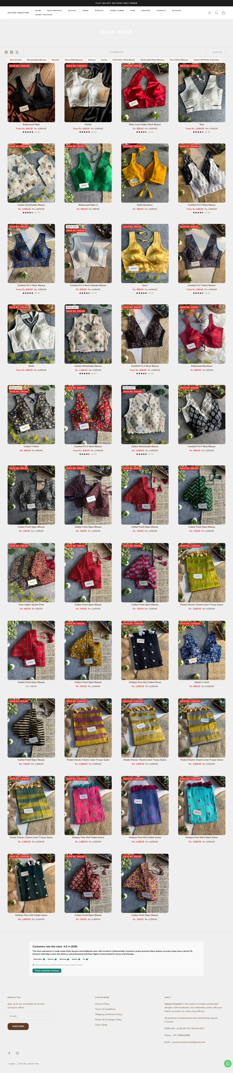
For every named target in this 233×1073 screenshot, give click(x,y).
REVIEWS (176, 10)
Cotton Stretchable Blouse (31, 204)
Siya (202, 124)
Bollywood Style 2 (88, 204)
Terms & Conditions (105, 1009)
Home (11, 24)
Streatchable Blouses (36, 60)
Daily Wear (32, 24)
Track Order (101, 1024)
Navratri (55, 60)
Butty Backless (145, 204)
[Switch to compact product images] (17, 52)
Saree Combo (117, 10)
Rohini (88, 124)
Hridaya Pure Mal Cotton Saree (145, 682)
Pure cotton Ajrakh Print (31, 604)
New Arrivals (54, 10)
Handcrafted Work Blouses (152, 60)
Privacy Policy (102, 1003)
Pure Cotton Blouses (179, 60)
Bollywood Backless (201, 366)
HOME (38, 10)
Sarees (104, 60)
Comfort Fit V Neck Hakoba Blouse (88, 285)
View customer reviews (47, 970)
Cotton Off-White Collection (206, 60)
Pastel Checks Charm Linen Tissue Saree (201, 604)
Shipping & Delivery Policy (109, 1014)
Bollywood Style (31, 124)
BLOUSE (72, 10)
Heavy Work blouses (74, 60)
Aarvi (145, 285)
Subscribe (18, 1026)
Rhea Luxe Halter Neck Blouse (145, 124)
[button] (60, 1043)
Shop (20, 24)
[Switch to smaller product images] (11, 52)
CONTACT (161, 10)
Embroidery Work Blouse (124, 60)
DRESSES (146, 10)
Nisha (31, 366)
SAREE (85, 10)
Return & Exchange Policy (108, 1019)
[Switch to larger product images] (6, 52)
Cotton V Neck (31, 446)
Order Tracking (43, 15)
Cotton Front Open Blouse (31, 526)
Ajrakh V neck (201, 682)
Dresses (92, 60)
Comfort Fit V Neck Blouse (202, 204)
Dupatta (99, 10)
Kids (133, 10)
